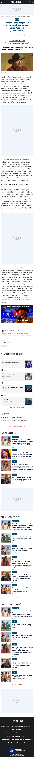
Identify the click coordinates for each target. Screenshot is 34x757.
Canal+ (5, 395)
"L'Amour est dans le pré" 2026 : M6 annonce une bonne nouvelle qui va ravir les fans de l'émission (21, 479)
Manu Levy (13, 417)
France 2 (5, 370)
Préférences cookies (20, 743)
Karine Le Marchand (22, 420)
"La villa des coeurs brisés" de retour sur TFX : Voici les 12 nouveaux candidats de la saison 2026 (22, 589)
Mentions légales (16, 729)
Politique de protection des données (16, 736)
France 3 (5, 382)
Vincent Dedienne (5, 420)
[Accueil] (16, 2)
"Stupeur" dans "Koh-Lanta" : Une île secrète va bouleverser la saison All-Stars (22, 538)
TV (6, 346)
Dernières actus (8, 16)
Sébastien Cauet (5, 417)
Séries (2, 346)
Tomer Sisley (20, 417)
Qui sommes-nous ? (26, 726)
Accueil (2, 16)
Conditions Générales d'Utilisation (10, 726)
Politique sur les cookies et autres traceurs (16, 733)
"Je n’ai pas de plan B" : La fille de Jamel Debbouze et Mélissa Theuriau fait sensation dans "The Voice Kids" (22, 454)
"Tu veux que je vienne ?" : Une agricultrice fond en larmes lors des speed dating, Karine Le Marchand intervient (21, 577)
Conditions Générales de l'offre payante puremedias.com (16, 739)
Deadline (9, 79)
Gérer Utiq (11, 743)
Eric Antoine (4, 423)
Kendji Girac (11, 423)
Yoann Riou (13, 420)
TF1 (5, 358)
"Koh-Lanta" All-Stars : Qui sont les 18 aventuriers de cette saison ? (22, 549)
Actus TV (14, 16)
